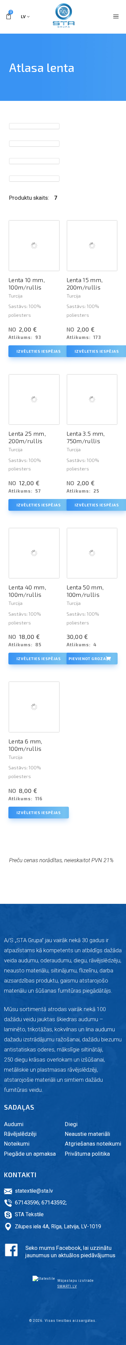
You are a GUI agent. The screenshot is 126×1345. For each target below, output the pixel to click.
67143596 (27, 1202)
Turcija (15, 296)
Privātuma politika (87, 1153)
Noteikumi (17, 1143)
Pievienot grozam (89, 658)
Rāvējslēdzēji (20, 1133)
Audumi (14, 1124)
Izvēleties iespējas (38, 351)
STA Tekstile (29, 1215)
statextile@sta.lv (34, 1191)
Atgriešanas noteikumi (93, 1143)
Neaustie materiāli (87, 1133)
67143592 (53, 1202)
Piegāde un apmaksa (30, 1153)
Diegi (71, 1124)
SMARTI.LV (67, 1286)
